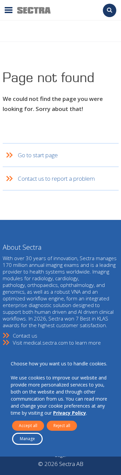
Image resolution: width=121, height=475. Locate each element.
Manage (27, 438)
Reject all (61, 425)
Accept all (28, 425)
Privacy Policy (69, 413)
